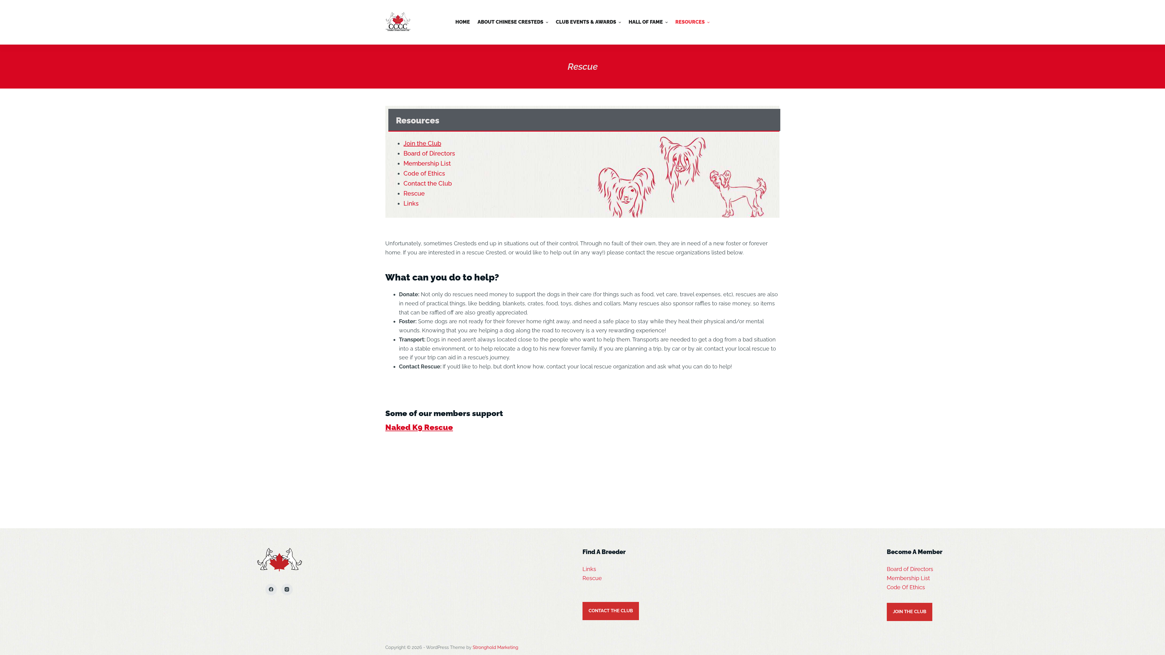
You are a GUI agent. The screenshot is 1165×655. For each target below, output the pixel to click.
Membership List (427, 163)
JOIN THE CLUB (909, 611)
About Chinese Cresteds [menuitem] (510, 22)
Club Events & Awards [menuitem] (586, 22)
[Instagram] (287, 589)
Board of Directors (429, 153)
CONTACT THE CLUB (611, 610)
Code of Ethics (424, 173)
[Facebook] (271, 589)
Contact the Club (428, 183)
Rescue (414, 193)
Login (767, 22)
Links (411, 203)
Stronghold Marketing (495, 647)
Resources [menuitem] (690, 22)
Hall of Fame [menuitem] (646, 22)
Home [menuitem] (462, 22)
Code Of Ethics (906, 587)
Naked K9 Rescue (419, 427)
